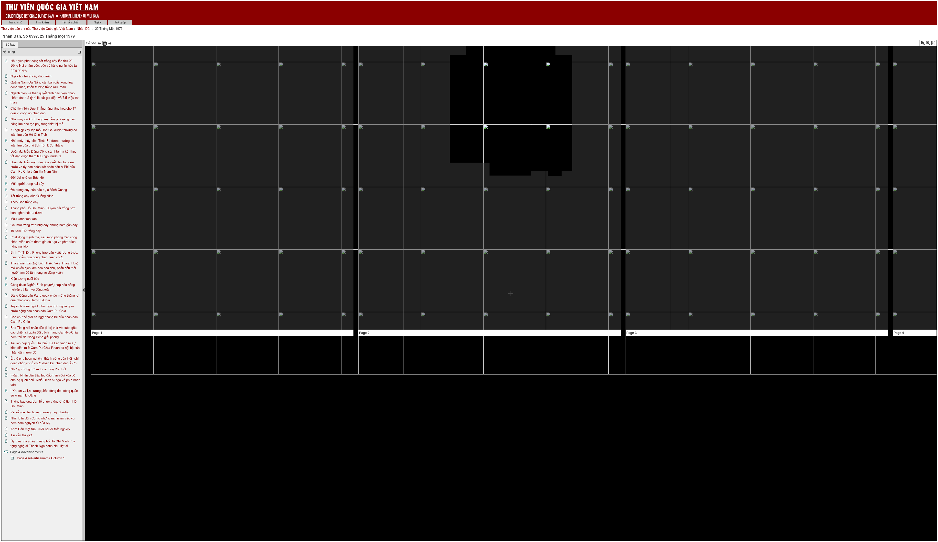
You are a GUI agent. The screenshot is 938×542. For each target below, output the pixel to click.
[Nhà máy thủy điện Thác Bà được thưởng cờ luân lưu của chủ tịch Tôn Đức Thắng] (323, 68)
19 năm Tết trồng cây (26, 231)
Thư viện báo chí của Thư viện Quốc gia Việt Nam (37, 28)
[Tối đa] (933, 44)
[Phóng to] (922, 44)
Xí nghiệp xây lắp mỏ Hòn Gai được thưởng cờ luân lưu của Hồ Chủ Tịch (44, 132)
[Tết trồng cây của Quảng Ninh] (399, 224)
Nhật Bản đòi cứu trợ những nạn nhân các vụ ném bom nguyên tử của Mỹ (43, 420)
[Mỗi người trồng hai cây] (383, 53)
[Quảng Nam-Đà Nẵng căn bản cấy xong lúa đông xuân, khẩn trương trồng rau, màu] (200, 47)
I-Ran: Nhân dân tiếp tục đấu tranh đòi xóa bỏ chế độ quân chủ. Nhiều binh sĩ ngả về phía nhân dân (45, 380)
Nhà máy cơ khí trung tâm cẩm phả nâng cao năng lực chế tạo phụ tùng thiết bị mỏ (43, 121)
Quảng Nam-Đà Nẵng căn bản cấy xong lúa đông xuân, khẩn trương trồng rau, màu (42, 84)
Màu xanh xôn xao (24, 218)
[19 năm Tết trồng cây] (591, 147)
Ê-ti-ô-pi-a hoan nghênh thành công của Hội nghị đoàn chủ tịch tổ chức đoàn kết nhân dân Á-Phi (45, 360)
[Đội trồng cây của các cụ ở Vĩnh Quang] (396, 96)
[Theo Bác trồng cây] (511, 50)
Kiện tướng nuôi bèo (25, 278)
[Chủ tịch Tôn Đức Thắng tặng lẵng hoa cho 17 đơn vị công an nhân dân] (272, 72)
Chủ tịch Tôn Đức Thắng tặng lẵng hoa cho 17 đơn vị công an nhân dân (43, 110)
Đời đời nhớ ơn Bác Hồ (27, 177)
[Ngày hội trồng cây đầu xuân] (139, 77)
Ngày (97, 22)
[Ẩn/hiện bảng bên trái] (84, 290)
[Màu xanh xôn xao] (544, 299)
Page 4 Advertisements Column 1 (41, 458)
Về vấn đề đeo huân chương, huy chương (40, 412)
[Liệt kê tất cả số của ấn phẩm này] (104, 43)
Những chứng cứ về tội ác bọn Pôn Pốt (38, 369)
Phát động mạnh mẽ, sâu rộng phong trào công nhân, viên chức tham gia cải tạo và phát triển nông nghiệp (44, 242)
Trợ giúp (120, 22)
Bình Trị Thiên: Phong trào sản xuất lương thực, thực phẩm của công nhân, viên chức (44, 254)
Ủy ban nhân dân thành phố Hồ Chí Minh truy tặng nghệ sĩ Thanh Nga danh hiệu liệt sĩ (43, 443)
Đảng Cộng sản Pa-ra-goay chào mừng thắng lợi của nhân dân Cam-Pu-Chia (45, 297)
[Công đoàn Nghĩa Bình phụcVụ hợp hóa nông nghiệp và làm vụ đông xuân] (839, 229)
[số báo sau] (110, 43)
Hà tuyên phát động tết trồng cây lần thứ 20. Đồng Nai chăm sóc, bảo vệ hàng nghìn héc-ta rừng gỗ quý (44, 65)
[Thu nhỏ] (928, 44)
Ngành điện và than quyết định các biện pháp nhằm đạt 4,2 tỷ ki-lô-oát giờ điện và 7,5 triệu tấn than (45, 97)
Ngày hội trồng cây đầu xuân (31, 76)
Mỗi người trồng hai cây (27, 183)
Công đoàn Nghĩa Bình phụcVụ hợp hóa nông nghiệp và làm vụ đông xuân (43, 287)
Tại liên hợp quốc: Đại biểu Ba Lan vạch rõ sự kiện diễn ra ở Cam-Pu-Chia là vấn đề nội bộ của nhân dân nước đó (45, 347)
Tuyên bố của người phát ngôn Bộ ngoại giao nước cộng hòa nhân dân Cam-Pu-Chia (42, 308)
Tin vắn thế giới (21, 435)
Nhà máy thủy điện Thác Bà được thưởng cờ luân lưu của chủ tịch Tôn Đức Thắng (42, 142)
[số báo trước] (99, 43)
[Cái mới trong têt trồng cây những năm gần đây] (596, 128)
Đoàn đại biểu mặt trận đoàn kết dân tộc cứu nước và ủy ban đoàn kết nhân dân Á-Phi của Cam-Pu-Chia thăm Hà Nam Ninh (43, 167)
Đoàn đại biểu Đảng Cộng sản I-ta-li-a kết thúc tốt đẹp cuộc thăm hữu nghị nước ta (43, 153)
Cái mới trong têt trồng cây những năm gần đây (44, 224)
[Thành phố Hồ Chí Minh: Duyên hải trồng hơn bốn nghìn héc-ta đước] (511, 182)
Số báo (10, 44)
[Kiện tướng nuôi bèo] (702, 271)
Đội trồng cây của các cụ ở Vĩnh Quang (39, 189)
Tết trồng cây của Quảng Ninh (32, 195)
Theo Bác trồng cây (24, 201)
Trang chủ (15, 22)
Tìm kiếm (42, 22)
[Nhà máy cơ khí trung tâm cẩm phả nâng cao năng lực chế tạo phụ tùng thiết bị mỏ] (262, 91)
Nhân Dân (84, 28)
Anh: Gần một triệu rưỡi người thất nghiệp (40, 429)
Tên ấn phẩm (71, 22)
